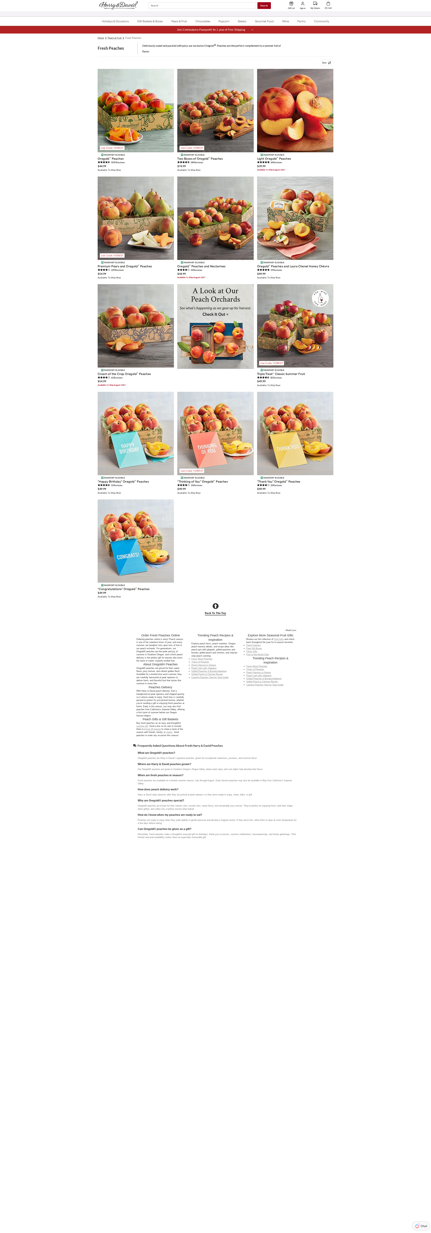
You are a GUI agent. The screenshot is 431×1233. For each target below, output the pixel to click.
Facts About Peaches (201, 659)
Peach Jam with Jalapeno (204, 668)
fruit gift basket (153, 729)
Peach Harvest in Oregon (203, 665)
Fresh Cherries (253, 645)
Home (101, 38)
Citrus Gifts (251, 651)
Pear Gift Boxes (254, 648)
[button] (115, 21)
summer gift (142, 726)
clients (169, 732)
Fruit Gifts (279, 639)
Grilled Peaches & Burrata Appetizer (209, 671)
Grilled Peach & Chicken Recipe (207, 674)
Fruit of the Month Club (257, 654)
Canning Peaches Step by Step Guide (209, 677)
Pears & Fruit (115, 38)
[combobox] (203, 5)
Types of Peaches (200, 662)
